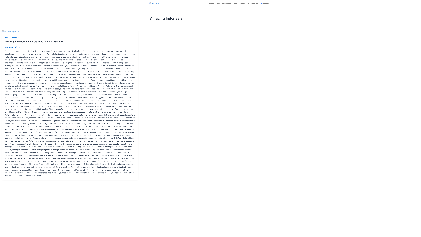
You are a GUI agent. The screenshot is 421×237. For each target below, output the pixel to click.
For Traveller (239, 4)
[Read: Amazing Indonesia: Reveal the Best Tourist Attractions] (11, 32)
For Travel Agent (224, 4)
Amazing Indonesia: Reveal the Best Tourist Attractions (34, 41)
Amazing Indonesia (12, 37)
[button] (265, 3)
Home (211, 4)
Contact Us (253, 4)
